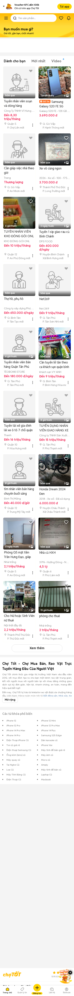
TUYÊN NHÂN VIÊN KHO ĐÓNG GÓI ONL (19, 234)
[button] (3, 6)
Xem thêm (37, 648)
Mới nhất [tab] (38, 61)
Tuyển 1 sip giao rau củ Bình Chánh (54, 234)
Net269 (44, 299)
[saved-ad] (61, 18)
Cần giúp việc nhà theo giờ (19, 170)
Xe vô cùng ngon (50, 168)
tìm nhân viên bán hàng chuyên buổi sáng (19, 491)
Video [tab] (56, 61)
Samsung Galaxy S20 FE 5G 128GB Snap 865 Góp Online (53, 104)
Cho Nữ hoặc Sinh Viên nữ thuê (19, 618)
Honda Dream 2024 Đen (52, 491)
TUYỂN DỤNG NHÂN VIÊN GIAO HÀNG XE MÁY (53, 428)
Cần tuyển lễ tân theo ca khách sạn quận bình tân (54, 364)
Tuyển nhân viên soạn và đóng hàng (18, 103)
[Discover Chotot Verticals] (6, 18)
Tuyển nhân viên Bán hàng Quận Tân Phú (17, 364)
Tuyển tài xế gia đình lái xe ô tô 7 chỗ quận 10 (18, 428)
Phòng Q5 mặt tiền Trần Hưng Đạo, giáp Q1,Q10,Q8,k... (17, 554)
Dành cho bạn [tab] (14, 61)
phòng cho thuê (49, 616)
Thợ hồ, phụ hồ (13, 299)
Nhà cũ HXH (47, 553)
